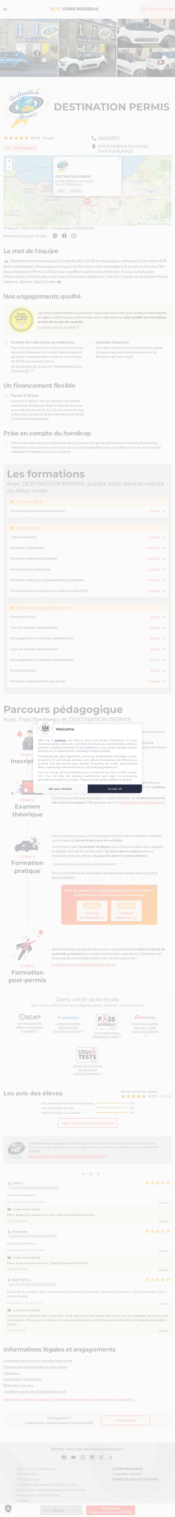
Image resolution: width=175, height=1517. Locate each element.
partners (60, 740)
